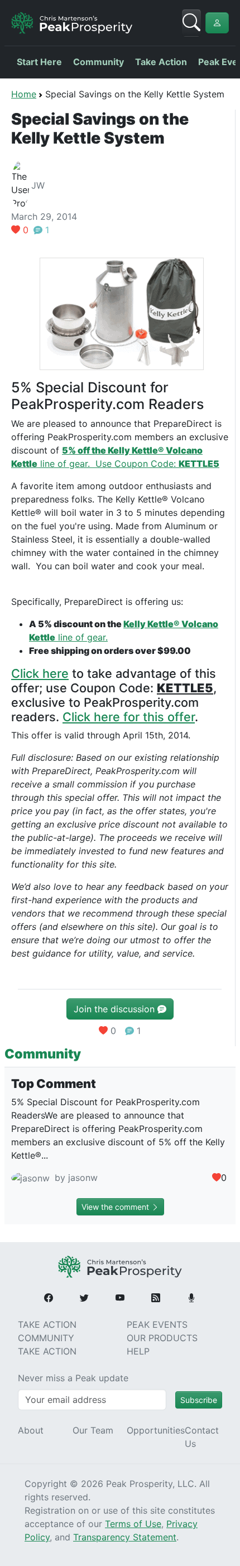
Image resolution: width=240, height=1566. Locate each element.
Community (98, 61)
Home (23, 94)
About (31, 1430)
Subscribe (198, 1400)
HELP (138, 1351)
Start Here (39, 61)
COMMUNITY (46, 1337)
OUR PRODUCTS (162, 1337)
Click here (40, 673)
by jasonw (75, 1177)
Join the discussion (115, 1009)
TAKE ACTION (47, 1324)
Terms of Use (133, 1523)
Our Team (93, 1430)
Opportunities (156, 1430)
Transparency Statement (124, 1537)
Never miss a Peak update (73, 1377)
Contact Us (202, 1437)
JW (38, 185)
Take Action (161, 61)
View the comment (116, 1207)
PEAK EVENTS (157, 1324)
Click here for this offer (129, 717)
